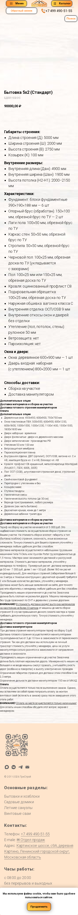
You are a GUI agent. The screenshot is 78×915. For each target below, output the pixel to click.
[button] (21, 11)
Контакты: (15, 825)
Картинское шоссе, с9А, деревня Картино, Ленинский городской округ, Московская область (38, 851)
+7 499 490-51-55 (59, 11)
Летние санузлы (18, 807)
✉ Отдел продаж (31, 840)
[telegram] (20, 767)
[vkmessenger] (13, 767)
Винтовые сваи (17, 813)
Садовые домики (19, 802)
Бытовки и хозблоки (22, 796)
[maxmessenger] (6, 767)
